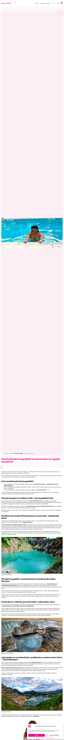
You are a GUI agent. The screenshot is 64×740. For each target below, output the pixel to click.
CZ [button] (54, 3)
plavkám (48, 490)
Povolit (36, 735)
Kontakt (36, 3)
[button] (58, 3)
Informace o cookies (40, 737)
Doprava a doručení (45, 3)
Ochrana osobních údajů (49, 737)
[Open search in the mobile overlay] (15, 3)
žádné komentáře (30, 453)
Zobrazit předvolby (53, 735)
